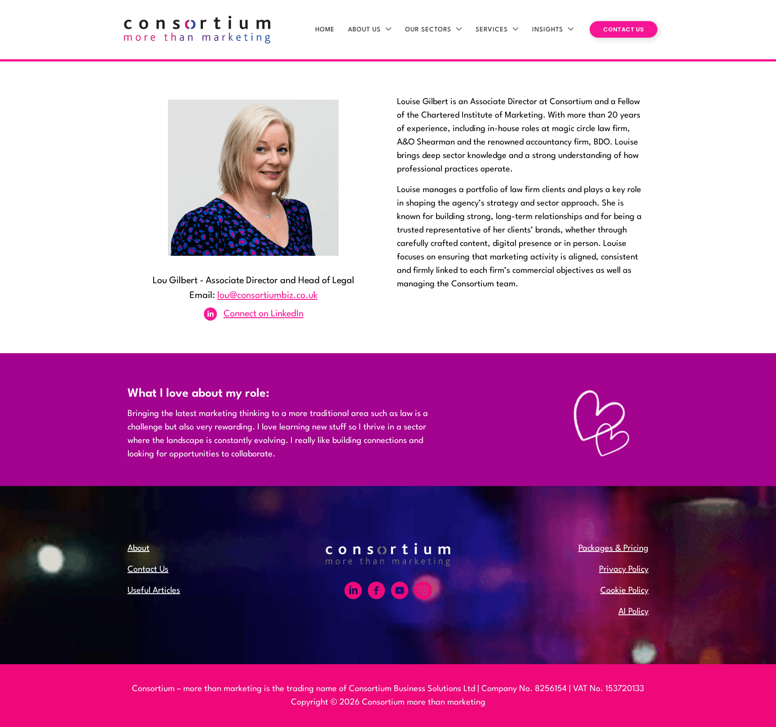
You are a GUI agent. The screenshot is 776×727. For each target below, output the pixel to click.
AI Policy (633, 612)
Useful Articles (154, 591)
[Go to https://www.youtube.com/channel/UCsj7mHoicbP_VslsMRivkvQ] (400, 592)
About (139, 548)
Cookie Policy (624, 591)
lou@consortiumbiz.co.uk (267, 295)
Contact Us (148, 569)
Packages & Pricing (613, 548)
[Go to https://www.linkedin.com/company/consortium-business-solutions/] (353, 592)
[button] (386, 29)
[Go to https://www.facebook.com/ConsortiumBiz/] (376, 592)
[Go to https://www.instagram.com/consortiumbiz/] (423, 592)
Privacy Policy (623, 569)
